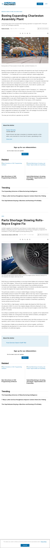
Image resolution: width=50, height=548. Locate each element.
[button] (3, 4)
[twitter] (25, 33)
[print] (47, 33)
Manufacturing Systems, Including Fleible (12, 11)
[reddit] (27, 33)
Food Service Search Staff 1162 (10, 234)
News (3, 216)
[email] (29, 33)
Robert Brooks (5, 28)
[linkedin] (22, 33)
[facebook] (20, 33)
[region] (25, 544)
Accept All (25, 545)
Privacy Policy (44, 541)
